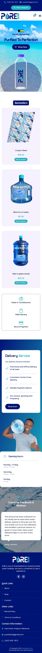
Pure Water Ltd (27, 648)
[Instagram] (23, 576)
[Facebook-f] (18, 576)
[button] (40, 16)
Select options (21, 159)
